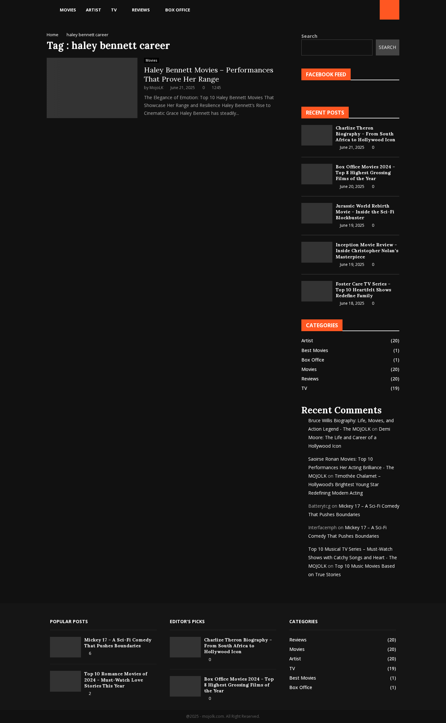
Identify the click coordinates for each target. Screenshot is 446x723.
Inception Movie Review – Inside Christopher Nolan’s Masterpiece (367, 250)
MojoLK (156, 87)
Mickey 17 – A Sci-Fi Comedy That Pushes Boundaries (117, 643)
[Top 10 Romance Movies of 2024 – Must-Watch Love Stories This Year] (65, 681)
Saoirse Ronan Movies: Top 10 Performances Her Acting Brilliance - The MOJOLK (351, 467)
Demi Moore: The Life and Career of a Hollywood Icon (349, 437)
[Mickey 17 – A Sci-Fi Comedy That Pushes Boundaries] (65, 647)
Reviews (141, 10)
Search (309, 36)
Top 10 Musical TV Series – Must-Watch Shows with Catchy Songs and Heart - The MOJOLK (352, 557)
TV (114, 10)
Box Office (177, 10)
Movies (68, 10)
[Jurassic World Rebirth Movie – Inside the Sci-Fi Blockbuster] (316, 213)
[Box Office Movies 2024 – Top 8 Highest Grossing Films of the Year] (316, 174)
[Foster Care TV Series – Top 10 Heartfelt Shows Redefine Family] (316, 291)
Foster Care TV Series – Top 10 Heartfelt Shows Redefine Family (363, 290)
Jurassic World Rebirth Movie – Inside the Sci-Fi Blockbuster (365, 212)
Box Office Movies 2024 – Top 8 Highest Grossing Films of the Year (365, 172)
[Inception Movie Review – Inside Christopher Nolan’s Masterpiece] (316, 252)
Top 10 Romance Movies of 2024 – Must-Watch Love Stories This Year (115, 679)
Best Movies (314, 350)
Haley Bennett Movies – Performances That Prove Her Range (208, 74)
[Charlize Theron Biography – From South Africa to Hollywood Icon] (316, 135)
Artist (93, 10)
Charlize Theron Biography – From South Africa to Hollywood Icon (365, 134)
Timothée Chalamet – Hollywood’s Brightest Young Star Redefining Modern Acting (344, 484)
